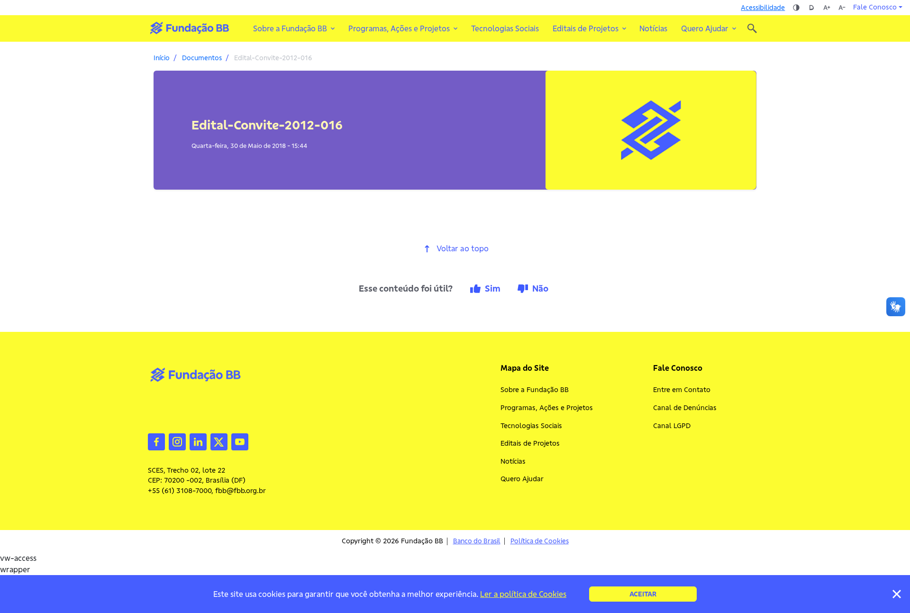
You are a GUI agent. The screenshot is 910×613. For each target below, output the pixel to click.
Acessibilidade (763, 7)
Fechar (896, 594)
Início (162, 58)
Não (540, 288)
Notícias (653, 28)
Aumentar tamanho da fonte (826, 7)
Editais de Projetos (530, 443)
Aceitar (642, 594)
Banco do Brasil (476, 541)
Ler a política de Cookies (523, 594)
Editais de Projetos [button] (586, 28)
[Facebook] (156, 441)
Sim (492, 288)
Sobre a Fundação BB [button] (290, 28)
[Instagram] (177, 441)
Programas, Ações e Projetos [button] (399, 28)
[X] (219, 441)
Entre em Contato (681, 389)
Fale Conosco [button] (875, 7)
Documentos (202, 58)
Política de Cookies (539, 541)
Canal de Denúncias (685, 408)
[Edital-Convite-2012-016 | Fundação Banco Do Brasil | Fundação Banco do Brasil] (189, 28)
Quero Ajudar (522, 479)
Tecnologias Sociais (505, 28)
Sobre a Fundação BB (534, 389)
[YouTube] (239, 441)
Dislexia (811, 7)
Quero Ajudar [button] (704, 28)
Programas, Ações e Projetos (546, 408)
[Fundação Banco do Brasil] (752, 28)
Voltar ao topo (463, 249)
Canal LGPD (672, 426)
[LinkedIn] (198, 441)
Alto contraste (796, 7)
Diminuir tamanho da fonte (842, 7)
